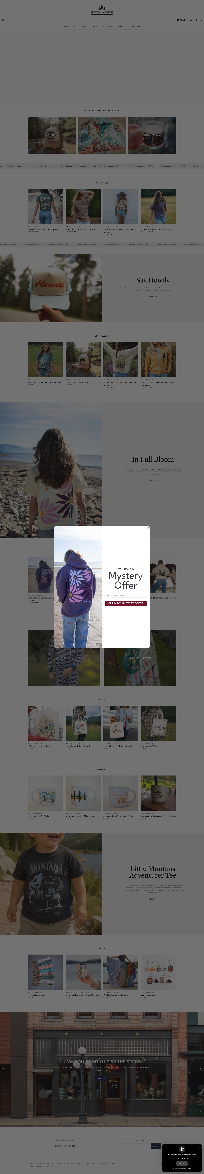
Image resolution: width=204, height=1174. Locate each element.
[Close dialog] (148, 528)
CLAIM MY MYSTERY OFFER (125, 603)
